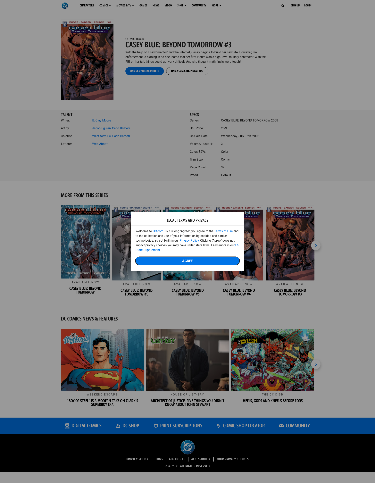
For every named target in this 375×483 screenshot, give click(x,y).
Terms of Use (223, 231)
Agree (187, 261)
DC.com (158, 231)
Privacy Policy (189, 240)
